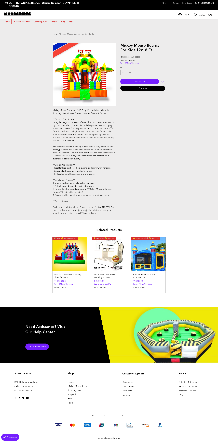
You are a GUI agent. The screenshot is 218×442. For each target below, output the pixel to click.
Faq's (70, 402)
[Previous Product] (48, 265)
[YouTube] (27, 397)
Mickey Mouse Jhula (77, 386)
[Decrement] (122, 72)
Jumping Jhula (74, 390)
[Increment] (130, 72)
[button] (210, 15)
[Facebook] (15, 397)
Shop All (72, 394)
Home (56, 34)
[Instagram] (19, 397)
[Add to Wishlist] (162, 81)
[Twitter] (23, 397)
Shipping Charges (127, 60)
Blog (70, 398)
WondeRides (17, 14)
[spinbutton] (126, 72)
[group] (109, 265)
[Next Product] (169, 265)
